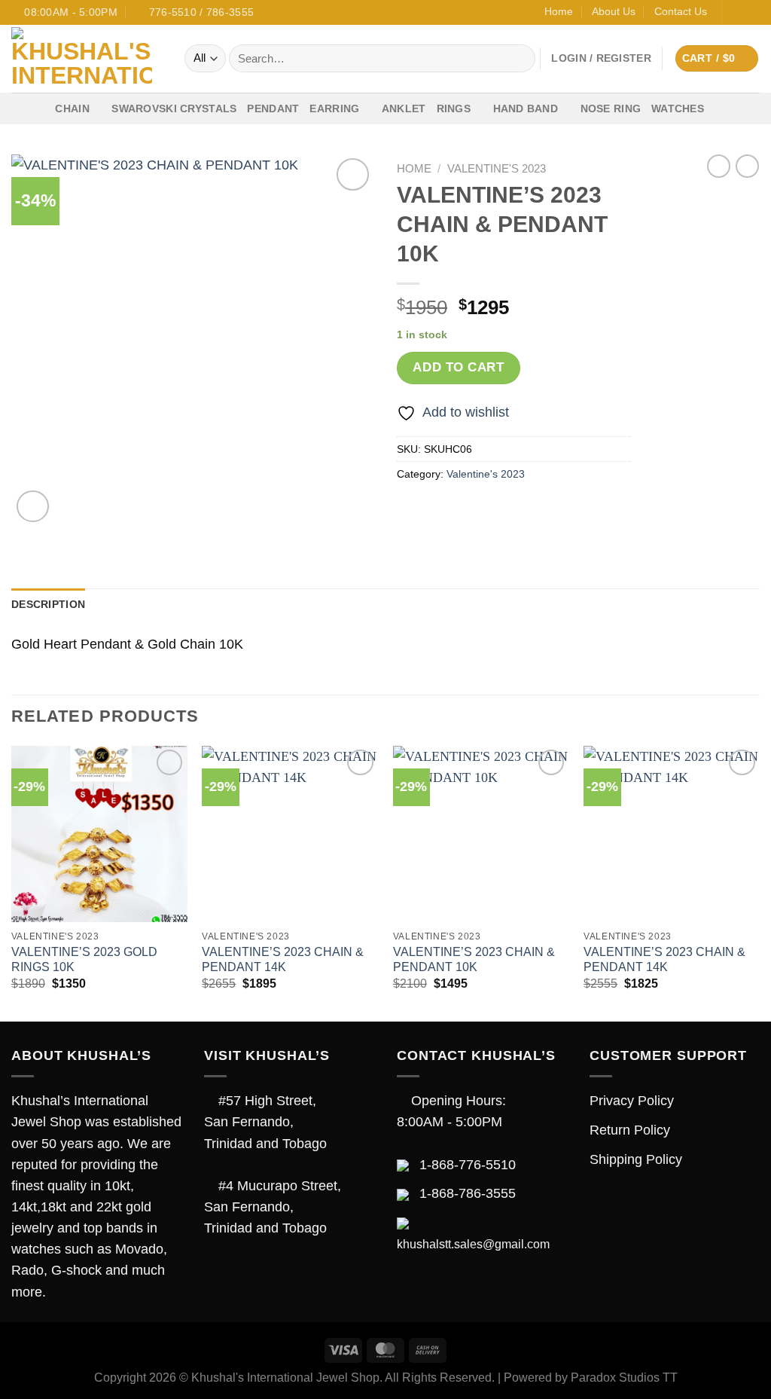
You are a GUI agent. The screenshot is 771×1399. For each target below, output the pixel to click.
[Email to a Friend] (471, 510)
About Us (613, 11)
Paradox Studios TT (624, 1377)
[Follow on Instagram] (752, 12)
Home (558, 11)
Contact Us (680, 11)
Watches (677, 108)
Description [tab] (48, 604)
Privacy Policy (632, 1100)
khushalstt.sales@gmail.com (473, 1244)
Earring (334, 108)
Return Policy (630, 1130)
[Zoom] (33, 506)
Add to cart (458, 367)
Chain (72, 108)
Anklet (404, 108)
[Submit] (519, 58)
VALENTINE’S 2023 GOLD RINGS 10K (84, 959)
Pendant (273, 108)
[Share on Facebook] (411, 510)
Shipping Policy (636, 1159)
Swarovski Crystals (173, 108)
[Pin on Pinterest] (501, 510)
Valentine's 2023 (496, 168)
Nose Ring (611, 108)
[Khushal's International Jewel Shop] (86, 59)
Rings (454, 108)
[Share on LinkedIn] (531, 510)
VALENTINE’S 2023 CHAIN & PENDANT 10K (474, 959)
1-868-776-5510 (467, 1164)
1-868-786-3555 (467, 1193)
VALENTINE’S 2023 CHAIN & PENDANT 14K (283, 959)
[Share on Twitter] (441, 510)
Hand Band (526, 108)
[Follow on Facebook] (736, 12)
